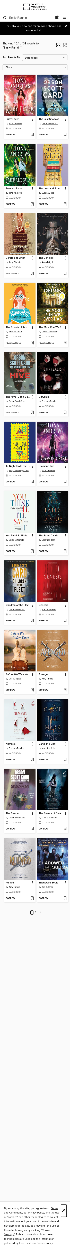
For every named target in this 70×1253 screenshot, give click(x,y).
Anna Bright (47, 262)
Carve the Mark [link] (47, 744)
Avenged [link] (44, 674)
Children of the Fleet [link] (17, 605)
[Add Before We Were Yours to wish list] (32, 690)
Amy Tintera (47, 678)
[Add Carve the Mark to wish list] (65, 759)
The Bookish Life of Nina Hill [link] (18, 327)
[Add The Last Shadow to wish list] (65, 135)
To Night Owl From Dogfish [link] (18, 466)
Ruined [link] (10, 882)
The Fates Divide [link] (48, 535)
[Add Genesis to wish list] (65, 620)
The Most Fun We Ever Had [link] (51, 327)
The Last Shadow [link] (49, 119)
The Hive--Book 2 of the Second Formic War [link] (18, 396)
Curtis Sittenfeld (16, 540)
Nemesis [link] (10, 744)
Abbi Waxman (15, 331)
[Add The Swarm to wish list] (32, 829)
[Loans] (57, 18)
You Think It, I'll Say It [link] (18, 535)
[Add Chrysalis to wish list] (65, 412)
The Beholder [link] (46, 258)
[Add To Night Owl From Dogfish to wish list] (32, 482)
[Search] (5, 17)
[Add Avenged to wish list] (65, 690)
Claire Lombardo (49, 331)
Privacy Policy (36, 1212)
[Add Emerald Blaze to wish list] (32, 204)
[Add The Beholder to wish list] (65, 273)
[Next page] (40, 912)
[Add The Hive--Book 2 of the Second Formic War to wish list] (32, 412)
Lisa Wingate (15, 678)
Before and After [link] (15, 258)
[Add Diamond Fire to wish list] (65, 482)
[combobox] (28, 18)
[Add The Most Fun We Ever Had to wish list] (65, 343)
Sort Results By (11, 57)
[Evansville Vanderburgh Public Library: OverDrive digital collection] (35, 7)
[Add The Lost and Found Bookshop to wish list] (65, 204)
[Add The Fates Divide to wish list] (65, 551)
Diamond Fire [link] (46, 466)
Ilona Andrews (15, 123)
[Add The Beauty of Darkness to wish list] (65, 829)
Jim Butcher (47, 887)
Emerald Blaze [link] (14, 188)
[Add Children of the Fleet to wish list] (32, 620)
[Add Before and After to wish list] (32, 273)
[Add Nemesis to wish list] (32, 759)
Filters (8, 67)
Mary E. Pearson (49, 817)
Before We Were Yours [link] (18, 674)
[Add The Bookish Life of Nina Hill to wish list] (32, 343)
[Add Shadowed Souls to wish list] (65, 898)
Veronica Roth (48, 540)
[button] (58, 46)
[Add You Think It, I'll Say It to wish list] (32, 551)
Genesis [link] (43, 605)
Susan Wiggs (48, 193)
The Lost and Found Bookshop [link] (51, 188)
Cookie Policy (45, 1243)
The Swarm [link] (12, 813)
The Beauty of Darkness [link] (51, 813)
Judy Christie (15, 262)
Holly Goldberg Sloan (19, 470)
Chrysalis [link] (44, 396)
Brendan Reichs (49, 401)
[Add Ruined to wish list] (32, 898)
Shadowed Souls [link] (48, 882)
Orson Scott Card (50, 123)
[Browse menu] (64, 17)
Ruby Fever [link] (12, 119)
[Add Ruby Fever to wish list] (32, 135)
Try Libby (10, 26)
